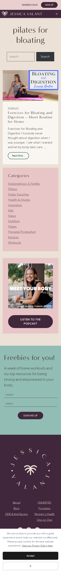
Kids (11, 210)
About (17, 502)
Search (45, 56)
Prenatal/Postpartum (22, 232)
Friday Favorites (18, 194)
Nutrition (14, 221)
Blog (16, 508)
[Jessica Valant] (22, 14)
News (12, 216)
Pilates (12, 226)
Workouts (13, 108)
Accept (30, 555)
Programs (44, 508)
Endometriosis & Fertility (24, 184)
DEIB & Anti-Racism (16, 514)
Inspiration (15, 205)
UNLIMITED (44, 502)
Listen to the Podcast (30, 321)
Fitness (12, 189)
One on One (44, 520)
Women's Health (44, 514)
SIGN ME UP (30, 415)
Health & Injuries (19, 200)
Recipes (13, 237)
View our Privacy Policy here (37, 545)
